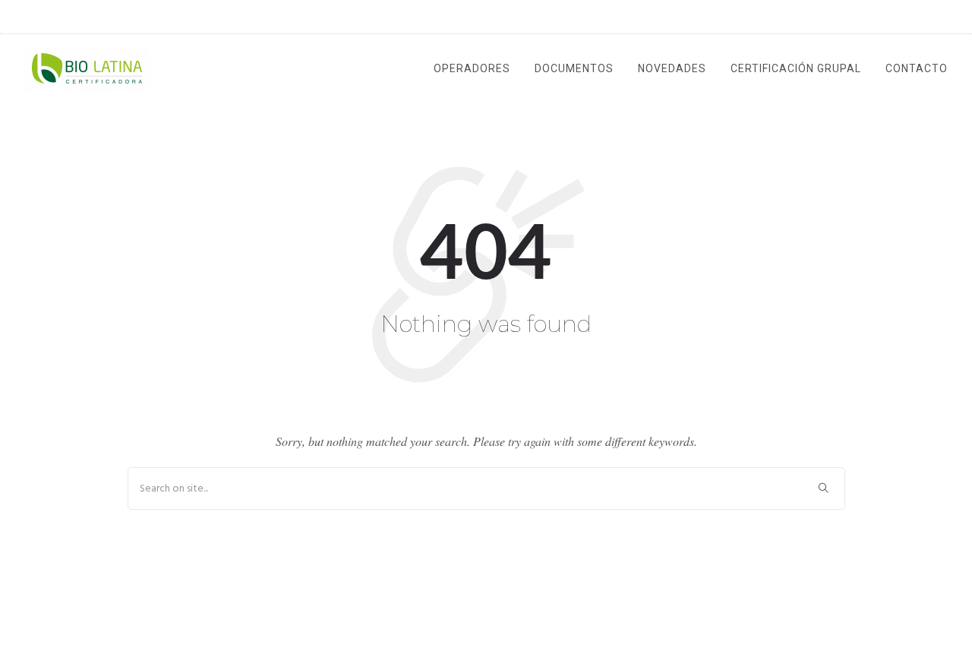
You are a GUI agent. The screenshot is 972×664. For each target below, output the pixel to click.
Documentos (574, 68)
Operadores (472, 68)
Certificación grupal (796, 68)
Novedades (672, 68)
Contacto (916, 68)
